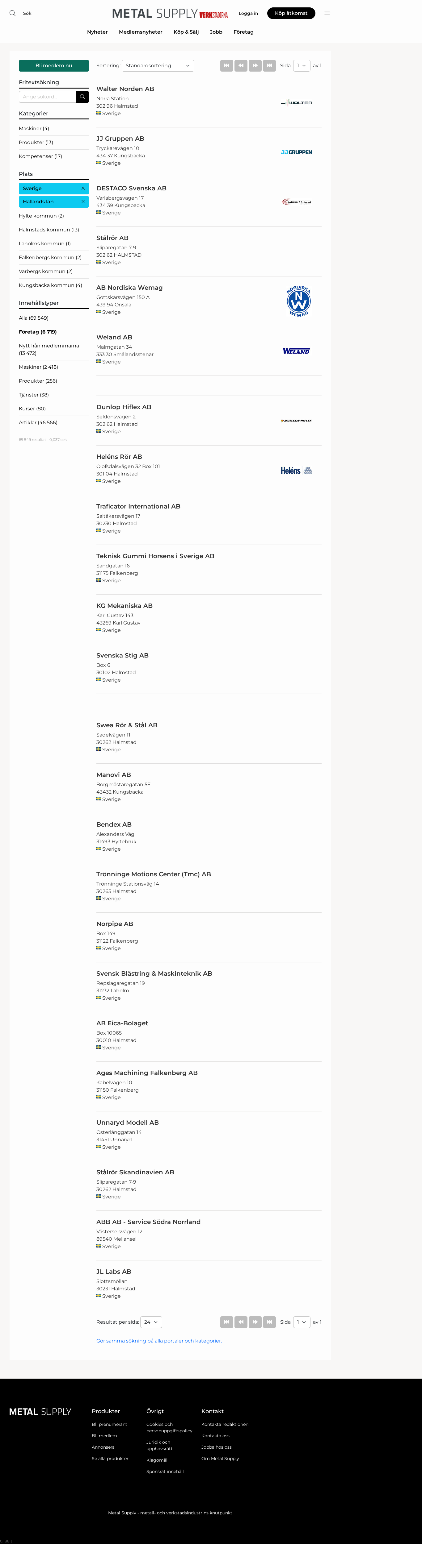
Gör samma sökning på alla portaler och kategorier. (159, 1341)
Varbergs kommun (46, 271)
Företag (244, 32)
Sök (27, 13)
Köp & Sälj (186, 32)
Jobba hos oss (216, 1447)
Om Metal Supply (220, 1458)
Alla (34, 318)
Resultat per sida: (118, 1322)
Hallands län (38, 202)
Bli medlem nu (54, 65)
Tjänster (34, 395)
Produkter (36, 142)
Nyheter (97, 32)
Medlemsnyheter (140, 32)
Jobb (216, 32)
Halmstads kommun (49, 230)
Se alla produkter (110, 1458)
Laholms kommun (45, 244)
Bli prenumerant (109, 1424)
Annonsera (103, 1447)
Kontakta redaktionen (224, 1424)
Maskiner (34, 128)
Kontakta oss (215, 1435)
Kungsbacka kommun (50, 285)
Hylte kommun (41, 216)
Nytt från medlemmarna (49, 349)
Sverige (32, 188)
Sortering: (109, 65)
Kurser (32, 409)
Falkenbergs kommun (50, 257)
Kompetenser (40, 156)
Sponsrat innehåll (165, 1471)
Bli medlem (104, 1435)
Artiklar (38, 422)
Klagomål (156, 1460)
